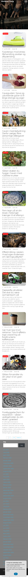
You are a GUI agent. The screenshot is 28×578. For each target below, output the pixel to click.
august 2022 (7, 555)
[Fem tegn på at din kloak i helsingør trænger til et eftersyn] (14, 198)
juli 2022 (6, 558)
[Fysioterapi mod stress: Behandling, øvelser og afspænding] (14, 39)
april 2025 (6, 479)
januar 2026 (7, 460)
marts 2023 (6, 536)
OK (16, 573)
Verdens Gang (7, 1)
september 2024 (8, 496)
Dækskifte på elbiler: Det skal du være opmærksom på (12, 292)
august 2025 (7, 471)
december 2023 (8, 514)
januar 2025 (7, 487)
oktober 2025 (7, 466)
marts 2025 (6, 482)
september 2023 (8, 520)
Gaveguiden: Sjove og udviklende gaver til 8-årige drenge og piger (13, 95)
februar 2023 (7, 539)
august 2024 (7, 498)
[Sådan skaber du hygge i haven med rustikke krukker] (14, 158)
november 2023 (8, 517)
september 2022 (8, 552)
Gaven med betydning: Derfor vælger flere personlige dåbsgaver (14, 133)
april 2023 (6, 533)
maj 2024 (6, 506)
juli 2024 (6, 501)
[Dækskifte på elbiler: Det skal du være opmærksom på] (14, 279)
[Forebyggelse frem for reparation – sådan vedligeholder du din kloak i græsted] (14, 400)
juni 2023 (6, 528)
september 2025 (8, 468)
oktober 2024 (7, 493)
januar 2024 (7, 512)
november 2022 (8, 547)
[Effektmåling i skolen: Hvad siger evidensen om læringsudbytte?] (14, 240)
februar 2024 (7, 509)
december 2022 (8, 544)
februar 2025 (7, 485)
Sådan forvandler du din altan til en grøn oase (12, 376)
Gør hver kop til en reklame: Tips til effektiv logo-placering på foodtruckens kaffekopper (14, 335)
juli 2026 (6, 450)
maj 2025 (6, 477)
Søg (4, 442)
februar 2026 (7, 458)
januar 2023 (7, 542)
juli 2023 (6, 525)
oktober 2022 (7, 550)
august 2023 (7, 523)
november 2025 (8, 463)
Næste (19, 437)
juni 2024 (6, 504)
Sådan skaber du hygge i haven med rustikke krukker (12, 173)
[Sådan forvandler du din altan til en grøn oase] (14, 362)
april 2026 (6, 455)
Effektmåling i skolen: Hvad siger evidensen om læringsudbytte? (13, 254)
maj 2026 (6, 452)
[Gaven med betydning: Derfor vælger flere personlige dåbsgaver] (14, 119)
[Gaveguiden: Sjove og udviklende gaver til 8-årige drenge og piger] (14, 81)
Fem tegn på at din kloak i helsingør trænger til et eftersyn (13, 213)
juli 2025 (6, 474)
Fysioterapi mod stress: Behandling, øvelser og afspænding (13, 54)
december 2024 (8, 490)
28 (14, 437)
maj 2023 (6, 531)
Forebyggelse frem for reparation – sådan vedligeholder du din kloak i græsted (13, 416)
